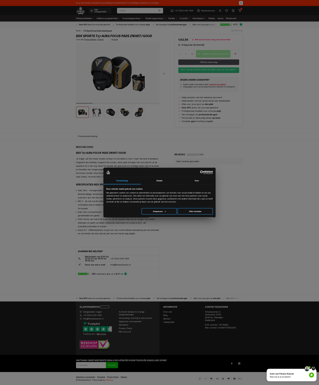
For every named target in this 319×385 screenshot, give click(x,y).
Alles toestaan (195, 211)
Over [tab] (197, 181)
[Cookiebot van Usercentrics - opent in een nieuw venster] (202, 172)
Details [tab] (160, 181)
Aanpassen (158, 211)
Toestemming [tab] (122, 181)
